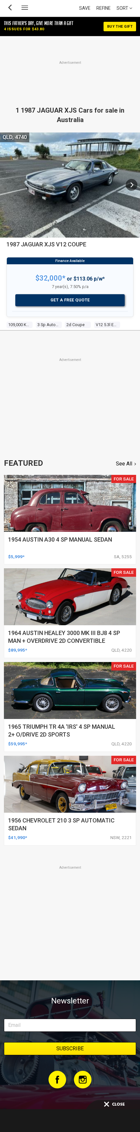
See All (124, 464)
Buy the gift (120, 26)
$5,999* (16, 556)
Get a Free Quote (70, 299)
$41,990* (17, 837)
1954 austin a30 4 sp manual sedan (60, 539)
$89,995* (17, 650)
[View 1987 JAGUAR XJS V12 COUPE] (131, 185)
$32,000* (50, 278)
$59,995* (17, 743)
